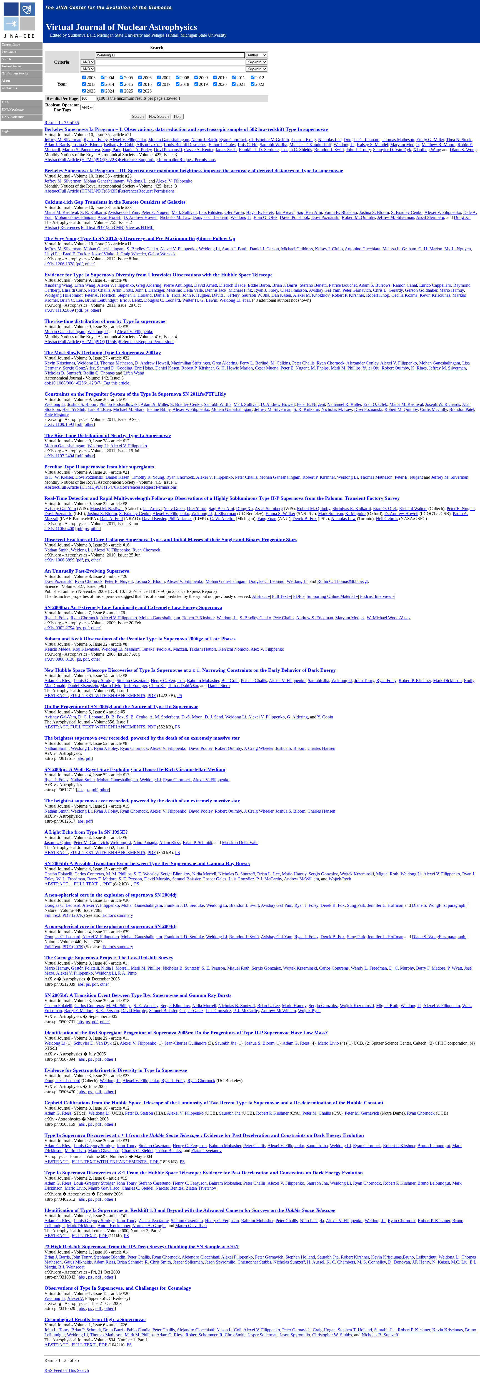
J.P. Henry (421, 1262)
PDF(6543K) (107, 191)
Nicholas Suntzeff (289, 1262)
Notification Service (15, 73)
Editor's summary (117, 915)
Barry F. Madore (101, 879)
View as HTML (140, 227)
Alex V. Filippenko (267, 649)
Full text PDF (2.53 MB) (102, 227)
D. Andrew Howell (141, 217)
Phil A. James (180, 518)
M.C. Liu (459, 1262)
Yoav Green (174, 508)
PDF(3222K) (107, 159)
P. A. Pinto (127, 973)
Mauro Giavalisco (103, 1150)
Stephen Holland (300, 1257)
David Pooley (200, 748)
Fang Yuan (267, 518)
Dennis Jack (215, 290)
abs (81, 758)
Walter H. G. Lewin (199, 300)
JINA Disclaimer (13, 116)
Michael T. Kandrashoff (310, 144)
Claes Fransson (293, 290)
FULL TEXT (86, 884)
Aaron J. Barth (204, 139)
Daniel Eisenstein (83, 685)
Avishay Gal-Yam (123, 212)
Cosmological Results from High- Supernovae (95, 1319)
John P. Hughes (196, 295)
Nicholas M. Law (175, 217)
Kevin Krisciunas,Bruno (392, 1257)
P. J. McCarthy (269, 879)
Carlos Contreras (89, 874)
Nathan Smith (56, 550)
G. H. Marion (430, 248)
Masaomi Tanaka (139, 649)
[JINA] (19, 36)
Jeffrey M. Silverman (62, 139)
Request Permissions (197, 159)
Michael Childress (297, 248)
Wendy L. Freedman (369, 968)
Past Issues (9, 51)
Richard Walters (413, 508)
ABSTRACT (56, 695)
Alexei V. (75, 1298)
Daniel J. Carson (264, 248)
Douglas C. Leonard (361, 139)
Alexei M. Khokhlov (311, 295)
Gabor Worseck (162, 253)
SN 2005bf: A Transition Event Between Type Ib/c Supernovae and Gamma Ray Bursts (137, 995)
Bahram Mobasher (203, 680)
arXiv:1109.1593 (59, 424)
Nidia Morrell (204, 874)
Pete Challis (283, 617)
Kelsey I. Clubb (329, 248)
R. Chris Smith (158, 1262)
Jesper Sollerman (188, 1262)
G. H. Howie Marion (234, 368)
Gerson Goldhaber (421, 290)
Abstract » (261, 596)
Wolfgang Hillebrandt (63, 295)
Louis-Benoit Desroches (185, 144)
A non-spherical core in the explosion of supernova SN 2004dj (110, 895)
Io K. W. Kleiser (58, 477)
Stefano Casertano (133, 680)
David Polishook (294, 217)
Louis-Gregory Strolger (94, 680)
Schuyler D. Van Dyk (392, 149)
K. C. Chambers (340, 1262)
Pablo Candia (138, 1329)
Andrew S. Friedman (314, 617)
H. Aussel (315, 1262)
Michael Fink (240, 290)
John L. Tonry (358, 149)
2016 (147, 84)
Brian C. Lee (71, 300)
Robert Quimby (395, 368)
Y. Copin (325, 717)
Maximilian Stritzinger (190, 363)
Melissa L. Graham (399, 248)
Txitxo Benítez (169, 1150)
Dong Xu (462, 217)
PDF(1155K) (107, 341)
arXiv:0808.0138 (59, 659)
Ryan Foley (386, 680)
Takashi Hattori (202, 649)
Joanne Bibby (159, 409)
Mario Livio (110, 685)
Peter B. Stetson (139, 1113)
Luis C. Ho (248, 144)
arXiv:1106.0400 (59, 528)
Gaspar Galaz (214, 879)
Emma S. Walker (280, 513)
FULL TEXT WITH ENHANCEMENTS (107, 695)
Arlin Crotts (122, 290)
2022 (259, 84)
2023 (91, 91)
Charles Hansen (321, 748)
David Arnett (205, 285)
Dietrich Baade (232, 285)
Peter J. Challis (254, 680)
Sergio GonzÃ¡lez (79, 368)
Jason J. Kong (303, 139)
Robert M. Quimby (358, 217)
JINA (5, 102)
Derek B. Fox (304, 518)
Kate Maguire (56, 414)
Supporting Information (158, 159)
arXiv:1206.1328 (59, 263)
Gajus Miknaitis (78, 1262)
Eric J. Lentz (131, 300)
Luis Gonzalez (218, 1010)
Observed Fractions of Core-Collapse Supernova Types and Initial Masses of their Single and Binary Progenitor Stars (170, 539)
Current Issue (11, 44)
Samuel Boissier (186, 879)
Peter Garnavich (356, 290)
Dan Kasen (281, 295)
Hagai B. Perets (260, 212)
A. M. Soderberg (164, 717)
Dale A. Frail (111, 518)
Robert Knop (377, 295)
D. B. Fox (115, 717)
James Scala (226, 149)
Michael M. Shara (128, 409)
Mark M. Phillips (346, 368)
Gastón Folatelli (58, 874)
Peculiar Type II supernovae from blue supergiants (99, 467)
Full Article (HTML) (77, 159)
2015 (128, 84)
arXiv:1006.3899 (59, 560)
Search (6, 59)
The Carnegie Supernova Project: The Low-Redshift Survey (108, 957)
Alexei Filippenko (237, 1257)
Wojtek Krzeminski (357, 874)
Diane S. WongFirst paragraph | (439, 905)
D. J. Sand (214, 717)
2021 (240, 84)
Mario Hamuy (451, 290)
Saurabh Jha (318, 680)
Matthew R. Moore (438, 144)
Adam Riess (170, 842)
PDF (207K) (74, 915)
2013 (91, 84)
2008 (184, 77)
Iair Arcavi (285, 212)
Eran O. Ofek (266, 217)
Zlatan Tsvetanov (206, 1150)
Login (5, 131)
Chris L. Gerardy (388, 290)
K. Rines (419, 368)
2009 (203, 77)
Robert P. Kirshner (348, 295)
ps (86, 310)
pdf (80, 263)
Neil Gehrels (387, 518)
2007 (166, 77)
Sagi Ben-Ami (309, 212)
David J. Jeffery (225, 295)
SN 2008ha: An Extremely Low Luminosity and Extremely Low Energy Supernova (133, 607)
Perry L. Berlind (254, 363)
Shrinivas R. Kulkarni (351, 508)
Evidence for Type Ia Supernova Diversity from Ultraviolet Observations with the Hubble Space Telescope (158, 275)
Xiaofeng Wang (427, 149)
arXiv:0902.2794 (59, 627)
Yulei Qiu (370, 368)
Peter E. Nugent (155, 212)
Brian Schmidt (129, 1262)
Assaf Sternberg (430, 217)
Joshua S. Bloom (87, 144)
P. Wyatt (455, 968)
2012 (259, 77)
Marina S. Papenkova (81, 149)
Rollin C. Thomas (99, 373)
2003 (91, 77)
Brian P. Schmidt (197, 842)
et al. (246, 300)
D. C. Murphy (401, 968)
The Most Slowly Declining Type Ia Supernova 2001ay (102, 352)
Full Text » (281, 596)
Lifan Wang (84, 285)
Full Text (52, 915)
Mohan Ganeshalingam (168, 139)
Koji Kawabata (85, 649)
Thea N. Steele (459, 139)
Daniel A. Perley (137, 149)
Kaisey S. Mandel (372, 144)
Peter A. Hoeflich (100, 295)
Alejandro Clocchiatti (200, 1257)
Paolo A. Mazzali (172, 649)
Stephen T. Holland (135, 295)
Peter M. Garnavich (91, 842)
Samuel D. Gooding (114, 368)
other (89, 263)
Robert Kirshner (355, 1257)
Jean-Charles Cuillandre (186, 1043)
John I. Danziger (149, 290)
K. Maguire (355, 513)
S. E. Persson (130, 879)
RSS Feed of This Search (66, 1370)
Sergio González (323, 874)
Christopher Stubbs (254, 1262)
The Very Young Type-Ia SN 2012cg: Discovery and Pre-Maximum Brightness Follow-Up (139, 238)
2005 (128, 77)
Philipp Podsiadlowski (119, 404)
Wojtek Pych (340, 879)
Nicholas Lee (329, 139)
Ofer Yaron (234, 212)
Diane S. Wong (463, 149)
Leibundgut (426, 1257)
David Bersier (154, 518)
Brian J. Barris (57, 144)
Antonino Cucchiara (362, 248)
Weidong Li (344, 144)
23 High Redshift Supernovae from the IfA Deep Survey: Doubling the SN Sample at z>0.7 (141, 1246)
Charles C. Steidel (137, 1150)
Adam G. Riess (57, 680)
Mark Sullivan (184, 212)
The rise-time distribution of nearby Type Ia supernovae (104, 321)
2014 (109, 84)
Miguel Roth (387, 874)
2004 (109, 77)
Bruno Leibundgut (101, 300)
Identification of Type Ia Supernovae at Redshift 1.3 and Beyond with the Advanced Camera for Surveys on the (189, 1210)
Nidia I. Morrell (115, 968)
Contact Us (9, 87)
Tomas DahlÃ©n (183, 685)
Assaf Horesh (109, 217)
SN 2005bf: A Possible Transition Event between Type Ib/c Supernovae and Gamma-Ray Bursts (147, 863)
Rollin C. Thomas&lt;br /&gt (342, 581)
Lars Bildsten (210, 212)
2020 (222, 84)
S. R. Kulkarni (93, 212)
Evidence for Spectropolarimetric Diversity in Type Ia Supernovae (115, 1070)
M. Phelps (320, 368)
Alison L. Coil (149, 144)
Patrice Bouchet (343, 285)
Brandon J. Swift (329, 149)
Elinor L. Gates (222, 144)
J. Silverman (225, 513)
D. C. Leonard (91, 717)
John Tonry (364, 680)
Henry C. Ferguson (168, 680)
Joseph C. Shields (296, 149)
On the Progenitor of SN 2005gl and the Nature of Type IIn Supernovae (121, 706)
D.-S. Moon (191, 717)
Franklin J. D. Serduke (259, 149)
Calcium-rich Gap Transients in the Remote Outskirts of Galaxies (115, 202)
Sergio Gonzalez (266, 968)
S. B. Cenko (137, 717)
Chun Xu (157, 685)
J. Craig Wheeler (131, 253)
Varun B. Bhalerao (340, 212)
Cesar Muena (266, 368)
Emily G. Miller (430, 139)
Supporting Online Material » (332, 596)
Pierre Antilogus (178, 285)
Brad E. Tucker (76, 253)
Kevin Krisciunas (435, 295)
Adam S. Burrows (375, 285)
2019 (203, 84)
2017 (166, 84)
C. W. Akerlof (222, 518)
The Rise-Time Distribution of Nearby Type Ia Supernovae (107, 435)
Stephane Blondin (109, 1257)
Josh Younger (135, 685)
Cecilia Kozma (404, 295)
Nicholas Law (343, 518)
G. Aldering (297, 717)
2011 (240, 77)
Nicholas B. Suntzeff (62, 373)
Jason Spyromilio (220, 1262)
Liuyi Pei (52, 253)
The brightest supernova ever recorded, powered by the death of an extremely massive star (142, 738)
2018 (184, 84)
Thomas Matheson (398, 139)
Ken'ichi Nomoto (233, 649)
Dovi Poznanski (168, 149)
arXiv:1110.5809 (59, 310)
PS (179, 695)
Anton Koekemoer (114, 1225)
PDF (152, 695)
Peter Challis (99, 290)
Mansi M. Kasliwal (61, 212)
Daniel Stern (219, 685)
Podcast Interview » (377, 596)
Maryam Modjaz (404, 144)
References (128, 159)
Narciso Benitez (170, 1188)
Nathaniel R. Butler (344, 404)
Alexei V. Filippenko (127, 139)
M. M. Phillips (118, 874)
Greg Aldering (148, 285)
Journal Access (11, 66)
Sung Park (111, 149)
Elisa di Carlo (74, 290)
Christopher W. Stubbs (332, 1334)
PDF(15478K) (108, 487)
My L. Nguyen (457, 248)
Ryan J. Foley (96, 139)
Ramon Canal (405, 285)
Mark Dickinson (447, 680)
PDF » (299, 596)
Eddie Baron (259, 285)
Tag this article (116, 383)
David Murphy (157, 879)
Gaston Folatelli (58, 1005)
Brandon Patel (461, 409)
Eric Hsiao (143, 368)
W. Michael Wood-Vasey (389, 617)
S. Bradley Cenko (406, 212)
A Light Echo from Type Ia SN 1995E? (86, 832)
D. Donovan (399, 1262)
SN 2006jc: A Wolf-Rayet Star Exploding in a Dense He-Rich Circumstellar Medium (134, 769)
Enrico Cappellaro (435, 285)
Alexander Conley (362, 363)
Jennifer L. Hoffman (385, 905)
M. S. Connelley (371, 1262)
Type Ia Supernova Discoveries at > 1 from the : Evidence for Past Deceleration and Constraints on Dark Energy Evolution (204, 1135)
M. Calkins (280, 363)
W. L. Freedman (70, 879)
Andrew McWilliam (301, 879)
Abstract (51, 159)
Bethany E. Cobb (119, 144)
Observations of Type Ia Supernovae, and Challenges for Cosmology (117, 1288)
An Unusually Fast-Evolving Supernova (86, 571)
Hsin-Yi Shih (73, 409)
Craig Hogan (324, 1329)
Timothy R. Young (148, 477)
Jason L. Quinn (57, 842)
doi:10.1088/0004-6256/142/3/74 (73, 383)
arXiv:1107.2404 (59, 455)
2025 (128, 91)
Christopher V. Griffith (269, 139)
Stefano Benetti (313, 285)
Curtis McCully (433, 409)
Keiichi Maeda (57, 649)
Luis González (241, 879)
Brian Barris (113, 1329)
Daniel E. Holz (167, 295)
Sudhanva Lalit (81, 35)
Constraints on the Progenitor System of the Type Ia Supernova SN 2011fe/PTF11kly (135, 394)
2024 (109, 91)
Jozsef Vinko (103, 253)
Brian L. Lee (268, 874)
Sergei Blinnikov (175, 874)
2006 (147, 77)
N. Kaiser (440, 1262)
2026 (147, 91)
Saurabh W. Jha (273, 144)
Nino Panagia (145, 842)
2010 (222, 77)
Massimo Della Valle (184, 290)
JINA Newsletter (13, 109)
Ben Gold (230, 680)
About (6, 80)
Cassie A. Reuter (198, 149)
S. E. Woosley (146, 874)
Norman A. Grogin (149, 1225)
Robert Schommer (201, 1334)
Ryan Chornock (233, 139)
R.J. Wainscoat (71, 1267)
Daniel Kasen (167, 368)
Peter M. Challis (316, 1113)
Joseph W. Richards (442, 404)
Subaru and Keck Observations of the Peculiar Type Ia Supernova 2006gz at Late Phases (140, 638)
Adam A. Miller (154, 404)
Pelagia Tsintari (164, 35)
